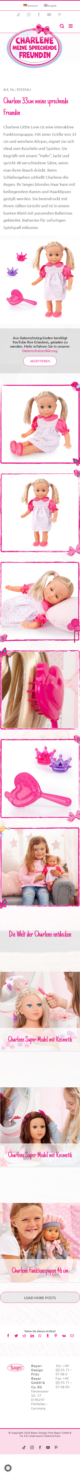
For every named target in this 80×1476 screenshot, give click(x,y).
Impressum (36, 1435)
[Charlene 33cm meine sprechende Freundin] (34, 46)
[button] (8, 1468)
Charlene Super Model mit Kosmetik (40, 1007)
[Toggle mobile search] (62, 26)
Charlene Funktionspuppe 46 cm (40, 1239)
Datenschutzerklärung (39, 350)
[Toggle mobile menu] (71, 26)
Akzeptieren (40, 361)
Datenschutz (52, 1435)
